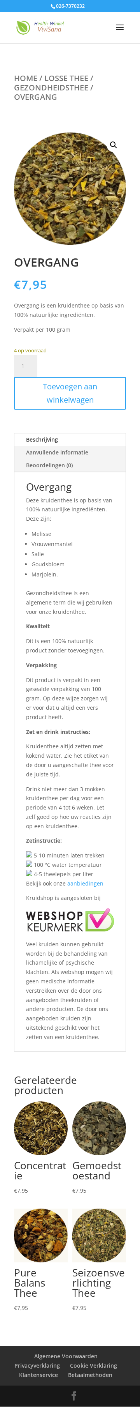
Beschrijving (42, 439)
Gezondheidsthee (51, 87)
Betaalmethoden (90, 1375)
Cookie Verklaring (93, 1365)
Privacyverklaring (37, 1365)
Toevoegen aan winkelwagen (70, 393)
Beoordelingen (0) (49, 465)
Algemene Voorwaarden (66, 1356)
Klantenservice (38, 1375)
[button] (114, 145)
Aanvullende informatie (57, 452)
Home (25, 78)
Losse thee (66, 78)
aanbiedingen (85, 883)
